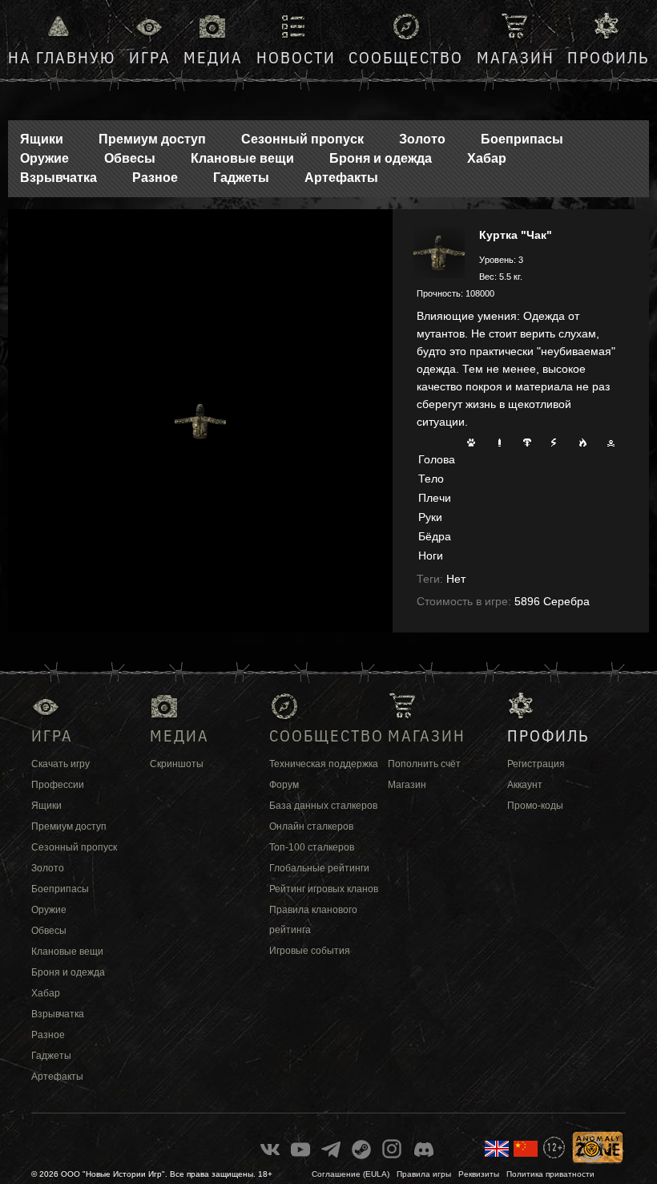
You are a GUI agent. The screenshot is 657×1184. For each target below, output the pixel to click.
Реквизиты (478, 1174)
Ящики (41, 139)
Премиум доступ (152, 139)
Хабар (486, 158)
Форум (284, 784)
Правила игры (424, 1174)
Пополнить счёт (424, 764)
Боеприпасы (522, 139)
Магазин (515, 57)
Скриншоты (177, 764)
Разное (155, 177)
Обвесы (129, 158)
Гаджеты (241, 177)
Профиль (608, 57)
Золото (422, 139)
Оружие (44, 158)
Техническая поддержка (323, 764)
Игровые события (309, 950)
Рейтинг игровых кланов (323, 889)
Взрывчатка (58, 177)
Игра (150, 57)
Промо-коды (535, 805)
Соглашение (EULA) (350, 1174)
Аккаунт (524, 784)
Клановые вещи (242, 158)
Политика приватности (550, 1174)
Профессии (57, 784)
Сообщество (406, 57)
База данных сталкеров (323, 805)
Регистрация (536, 764)
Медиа (213, 57)
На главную (61, 57)
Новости (296, 57)
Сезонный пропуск (302, 139)
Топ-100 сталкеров (311, 847)
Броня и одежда (380, 158)
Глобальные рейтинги (319, 868)
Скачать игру (60, 764)
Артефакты (341, 177)
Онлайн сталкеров (311, 826)
